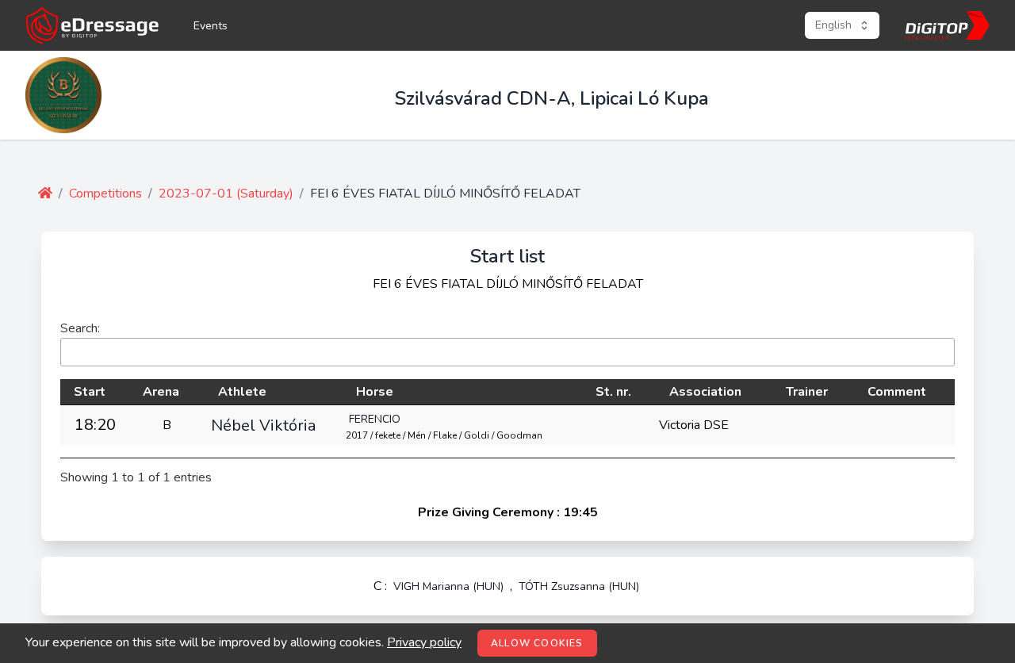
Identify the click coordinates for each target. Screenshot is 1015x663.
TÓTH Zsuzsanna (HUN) (579, 586)
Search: (80, 328)
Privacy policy (424, 642)
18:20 (95, 424)
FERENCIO (374, 419)
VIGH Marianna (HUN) (448, 586)
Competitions (105, 193)
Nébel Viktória (263, 425)
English (833, 25)
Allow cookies (537, 643)
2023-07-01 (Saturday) (226, 193)
